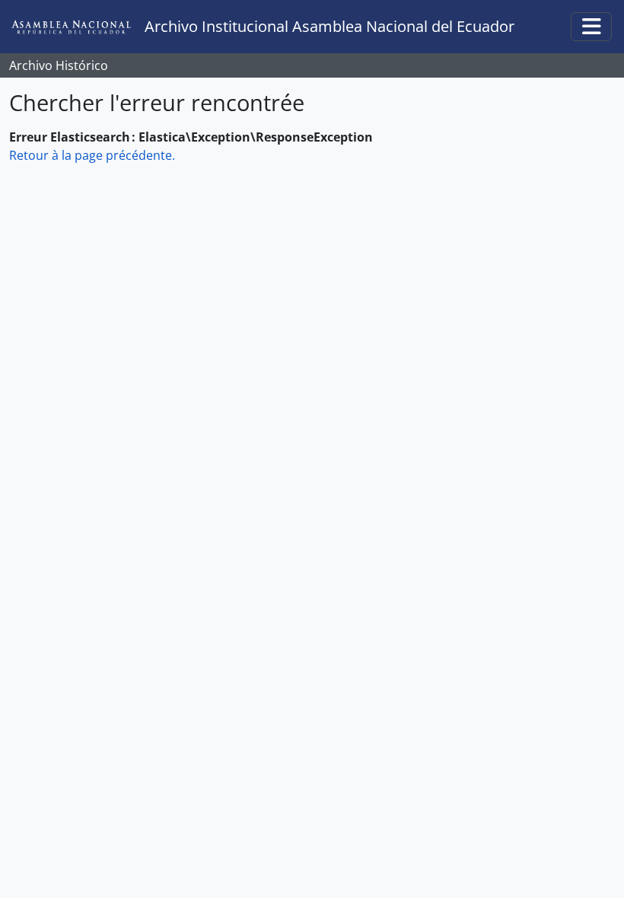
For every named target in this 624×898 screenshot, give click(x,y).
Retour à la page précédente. (92, 155)
